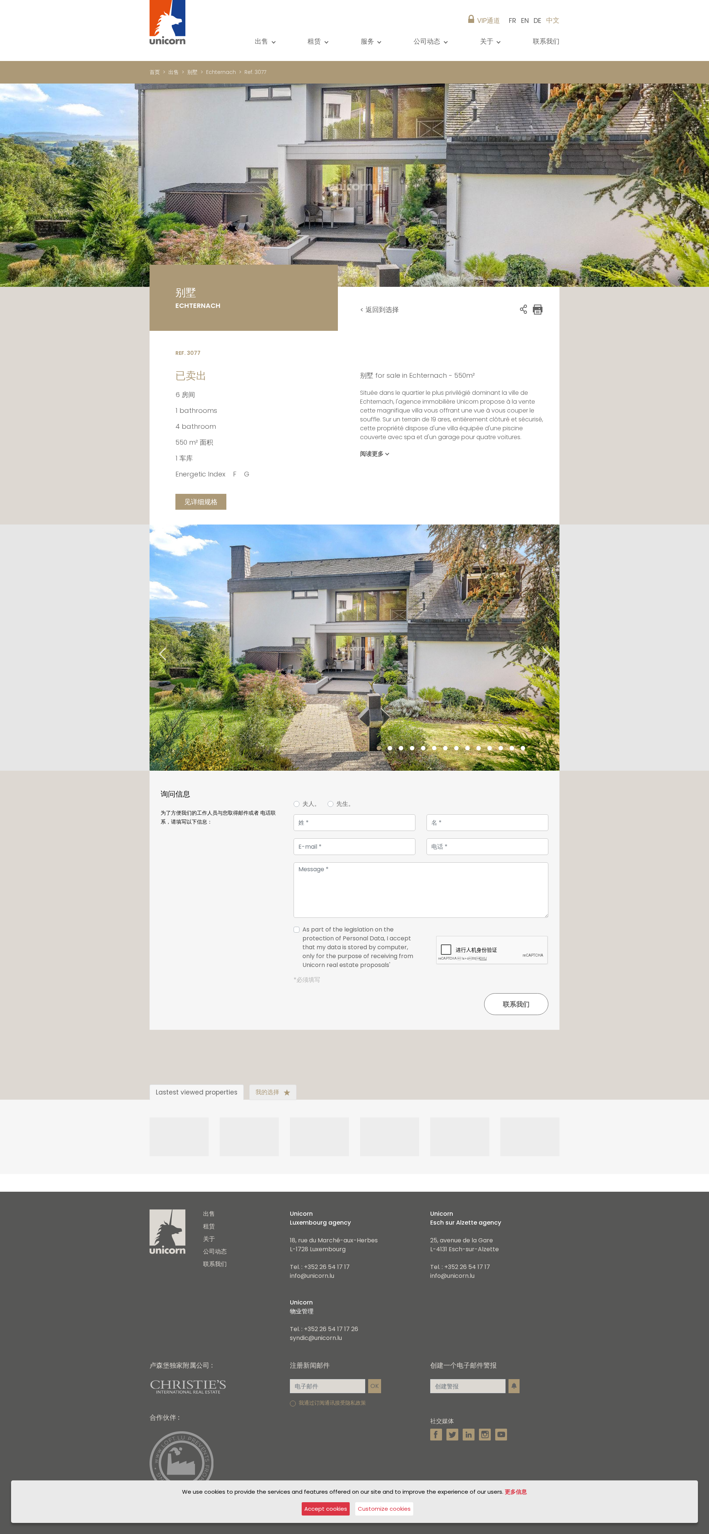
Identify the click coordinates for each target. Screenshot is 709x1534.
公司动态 (215, 1251)
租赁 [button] (315, 41)
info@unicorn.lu (312, 1276)
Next (555, 647)
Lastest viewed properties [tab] (196, 1092)
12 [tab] (500, 748)
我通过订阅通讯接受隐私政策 (332, 1402)
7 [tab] (445, 748)
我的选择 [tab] (268, 1092)
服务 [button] (368, 41)
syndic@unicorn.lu (316, 1338)
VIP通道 (488, 20)
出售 (173, 72)
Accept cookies (325, 1509)
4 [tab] (412, 748)
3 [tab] (401, 748)
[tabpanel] (354, 648)
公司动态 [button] (428, 41)
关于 (209, 1239)
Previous (153, 647)
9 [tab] (467, 748)
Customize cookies (384, 1509)
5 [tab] (423, 748)
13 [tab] (512, 748)
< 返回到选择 (379, 309)
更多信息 (516, 1492)
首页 (155, 72)
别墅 (192, 72)
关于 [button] (487, 41)
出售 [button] (262, 41)
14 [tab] (523, 748)
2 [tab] (390, 748)
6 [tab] (434, 748)
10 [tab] (478, 748)
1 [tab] (379, 748)
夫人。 (311, 804)
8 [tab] (456, 748)
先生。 (345, 804)
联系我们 (546, 41)
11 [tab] (489, 748)
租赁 (209, 1226)
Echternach (221, 72)
